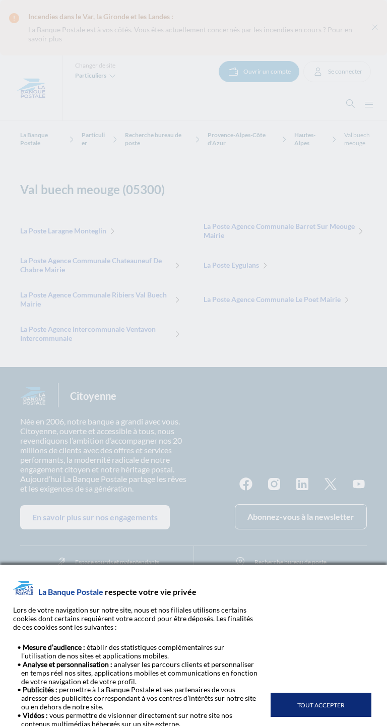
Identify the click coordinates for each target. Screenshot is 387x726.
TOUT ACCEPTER (321, 705)
